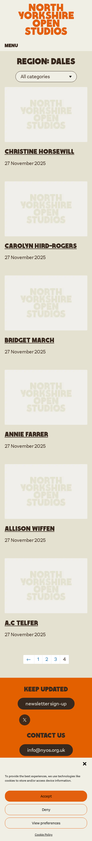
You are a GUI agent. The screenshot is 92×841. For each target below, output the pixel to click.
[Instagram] (51, 719)
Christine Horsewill (39, 151)
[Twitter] (24, 719)
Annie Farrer (26, 434)
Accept (46, 796)
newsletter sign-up (46, 703)
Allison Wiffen (29, 528)
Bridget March (29, 340)
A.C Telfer (21, 623)
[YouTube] (65, 719)
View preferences (46, 823)
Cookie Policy (44, 835)
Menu (11, 45)
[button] (84, 763)
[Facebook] (38, 719)
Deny (46, 809)
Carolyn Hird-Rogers (41, 246)
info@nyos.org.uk (46, 750)
